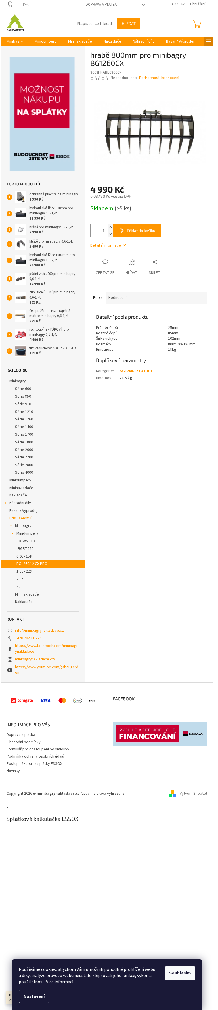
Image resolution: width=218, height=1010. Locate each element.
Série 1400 (24, 427)
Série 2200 (24, 457)
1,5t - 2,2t (24, 571)
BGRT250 (25, 549)
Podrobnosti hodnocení (159, 78)
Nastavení (34, 996)
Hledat (129, 23)
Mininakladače (21, 488)
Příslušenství (20, 518)
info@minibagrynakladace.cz (39, 630)
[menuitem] (15, 41)
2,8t (19, 579)
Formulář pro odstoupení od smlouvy (38, 749)
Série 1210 (24, 412)
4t (18, 587)
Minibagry (17, 381)
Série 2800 (24, 465)
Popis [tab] (98, 298)
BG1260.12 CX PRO (31, 564)
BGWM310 (26, 541)
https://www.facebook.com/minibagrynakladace (46, 648)
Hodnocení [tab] (117, 298)
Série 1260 (24, 419)
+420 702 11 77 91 (29, 638)
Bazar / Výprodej (23, 511)
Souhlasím (180, 973)
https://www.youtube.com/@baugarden (46, 669)
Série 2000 (24, 450)
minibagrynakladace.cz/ (35, 659)
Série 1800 (24, 442)
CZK (175, 4)
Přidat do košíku (141, 230)
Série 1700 (24, 434)
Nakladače (18, 495)
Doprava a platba (101, 4)
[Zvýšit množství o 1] (110, 227)
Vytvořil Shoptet (193, 793)
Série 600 (23, 389)
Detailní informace (105, 245)
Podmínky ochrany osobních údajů (35, 756)
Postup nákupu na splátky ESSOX (34, 764)
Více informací (59, 982)
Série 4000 (24, 472)
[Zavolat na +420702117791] (15, 4)
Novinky (13, 771)
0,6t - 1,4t (24, 556)
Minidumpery (20, 480)
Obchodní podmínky (24, 742)
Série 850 (23, 396)
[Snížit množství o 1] (110, 234)
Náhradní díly (20, 503)
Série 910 (23, 404)
